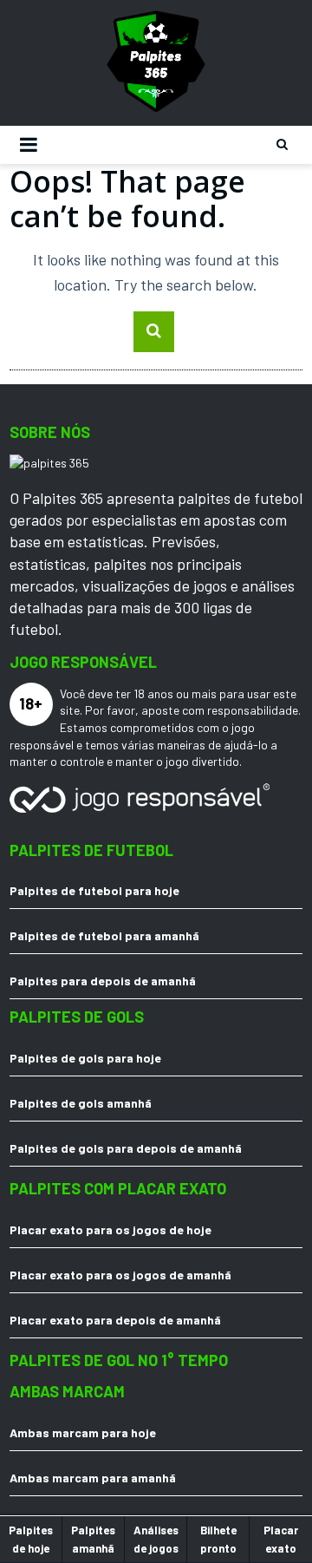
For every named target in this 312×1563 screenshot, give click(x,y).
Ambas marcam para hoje (83, 1432)
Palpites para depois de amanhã (103, 980)
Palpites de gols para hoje (85, 1057)
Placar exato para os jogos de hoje (110, 1229)
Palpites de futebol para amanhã (104, 935)
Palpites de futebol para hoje (94, 890)
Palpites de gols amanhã (81, 1102)
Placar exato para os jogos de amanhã (120, 1274)
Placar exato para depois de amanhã (115, 1319)
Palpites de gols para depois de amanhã (126, 1148)
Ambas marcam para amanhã (93, 1477)
